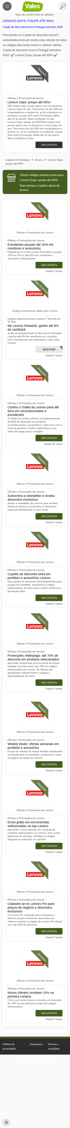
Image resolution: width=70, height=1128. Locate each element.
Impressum (36, 1044)
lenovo (39, 159)
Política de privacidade (9, 1046)
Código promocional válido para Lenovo (35, 310)
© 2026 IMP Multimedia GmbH (35, 1056)
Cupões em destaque (17, 159)
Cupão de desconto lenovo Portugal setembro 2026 (33, 26)
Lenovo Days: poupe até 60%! (28, 21)
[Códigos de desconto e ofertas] (35, 6)
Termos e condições (53, 1046)
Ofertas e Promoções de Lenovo (35, 232)
